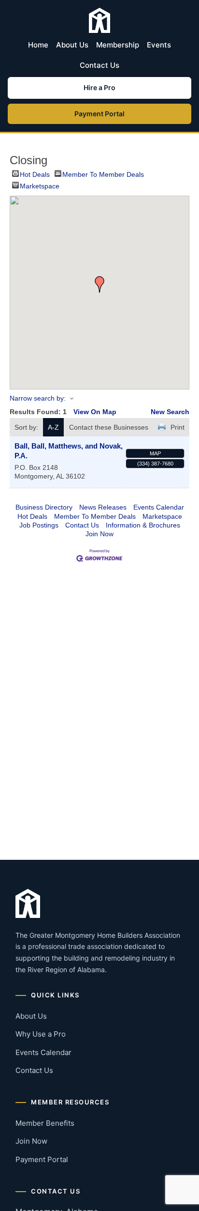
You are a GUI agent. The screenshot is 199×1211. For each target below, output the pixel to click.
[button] (99, 284)
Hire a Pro (99, 87)
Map (155, 453)
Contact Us (99, 65)
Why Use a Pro (40, 1034)
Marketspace (39, 185)
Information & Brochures (143, 525)
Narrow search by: (38, 398)
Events (159, 44)
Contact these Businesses (108, 427)
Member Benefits (44, 1123)
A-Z (53, 427)
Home (38, 44)
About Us (72, 44)
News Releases (103, 507)
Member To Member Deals (103, 174)
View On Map (94, 412)
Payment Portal (99, 113)
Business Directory (43, 507)
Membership (117, 44)
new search (170, 412)
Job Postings (38, 525)
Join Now (99, 534)
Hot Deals (35, 174)
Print (178, 427)
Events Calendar (158, 507)
